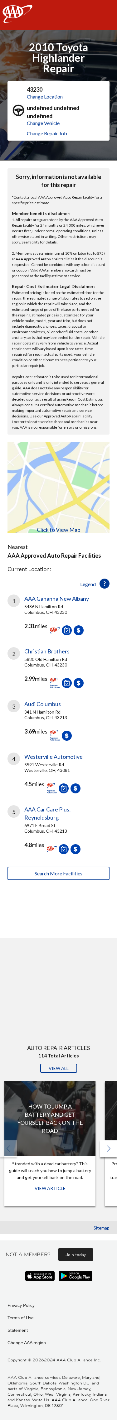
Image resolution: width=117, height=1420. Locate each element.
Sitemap (102, 1227)
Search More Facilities (58, 873)
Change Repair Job (47, 133)
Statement (17, 1330)
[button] (108, 1148)
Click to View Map (58, 529)
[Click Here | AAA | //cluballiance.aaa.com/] (17, 19)
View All (59, 1068)
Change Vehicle (43, 123)
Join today (76, 1254)
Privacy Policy (21, 1305)
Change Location (45, 96)
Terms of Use (20, 1317)
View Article (50, 1188)
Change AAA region (26, 1342)
